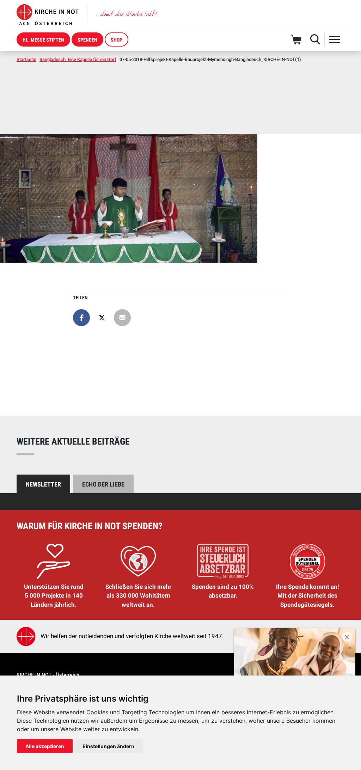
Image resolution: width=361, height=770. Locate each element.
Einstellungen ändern (108, 746)
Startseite (26, 59)
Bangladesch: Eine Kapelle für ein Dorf (77, 59)
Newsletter (43, 484)
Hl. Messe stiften (43, 40)
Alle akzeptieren (44, 746)
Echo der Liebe (103, 484)
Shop (116, 40)
